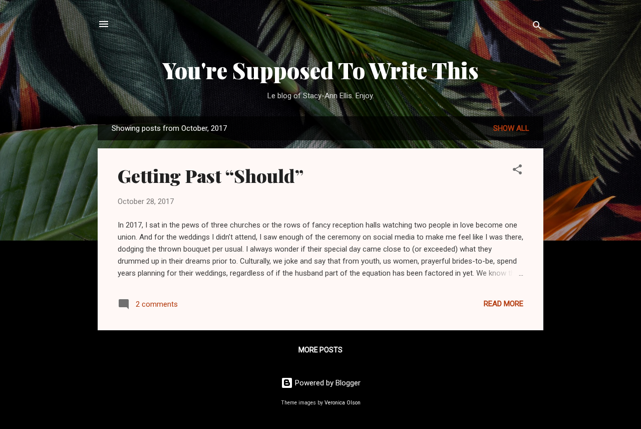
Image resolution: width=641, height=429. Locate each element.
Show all (511, 128)
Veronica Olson (343, 402)
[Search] (537, 27)
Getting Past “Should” (210, 175)
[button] (517, 171)
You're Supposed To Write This (321, 70)
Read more (503, 303)
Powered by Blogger (327, 382)
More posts (320, 350)
